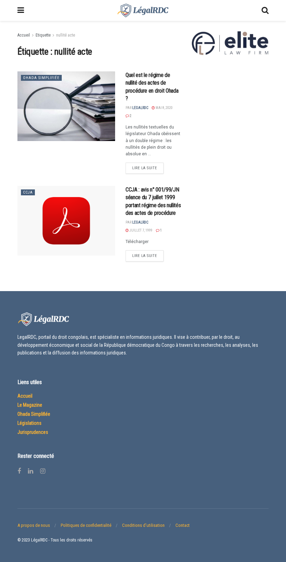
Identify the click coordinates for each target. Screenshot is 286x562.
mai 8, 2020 (164, 108)
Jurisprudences (32, 432)
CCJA (28, 192)
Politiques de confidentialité (86, 525)
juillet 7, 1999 (140, 230)
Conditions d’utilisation (143, 525)
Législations (29, 423)
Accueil (23, 35)
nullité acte (65, 35)
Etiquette (43, 35)
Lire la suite (144, 168)
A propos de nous (33, 525)
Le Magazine (29, 405)
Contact (182, 525)
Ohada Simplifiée (41, 78)
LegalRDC (140, 108)
